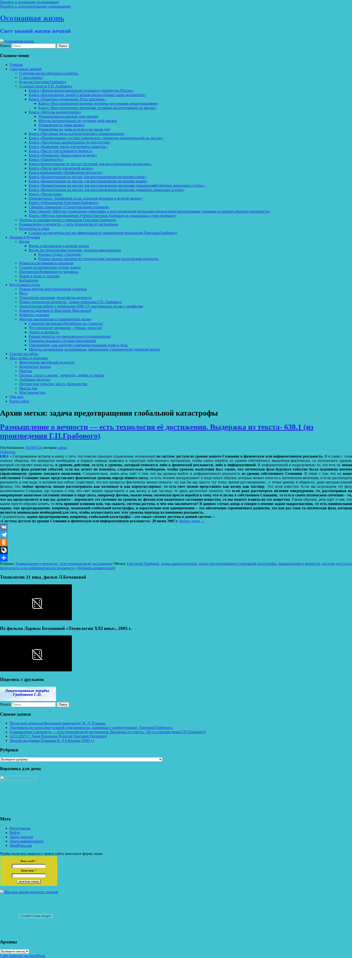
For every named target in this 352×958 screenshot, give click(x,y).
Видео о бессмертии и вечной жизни (59, 246)
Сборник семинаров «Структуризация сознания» (69, 207)
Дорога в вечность (44, 332)
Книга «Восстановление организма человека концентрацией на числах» (97, 108)
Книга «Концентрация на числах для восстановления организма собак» (87, 177)
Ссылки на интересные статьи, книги (50, 267)
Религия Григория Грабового (43, 82)
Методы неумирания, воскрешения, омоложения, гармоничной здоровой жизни (94, 349)
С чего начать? (31, 77)
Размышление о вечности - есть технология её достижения (64, 564)
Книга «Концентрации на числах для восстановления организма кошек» (88, 181)
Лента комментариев (27, 841)
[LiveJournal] (176, 550)
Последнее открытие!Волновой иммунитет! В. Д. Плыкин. (58, 723)
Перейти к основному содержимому (29, 2)
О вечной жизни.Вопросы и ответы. (49, 73)
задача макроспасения (179, 564)
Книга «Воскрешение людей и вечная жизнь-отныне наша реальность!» (87, 95)
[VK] (176, 527)
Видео (24, 241)
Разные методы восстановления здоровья (52, 289)
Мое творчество (32, 392)
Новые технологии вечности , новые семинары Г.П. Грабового (70, 302)
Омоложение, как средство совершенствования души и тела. (78, 345)
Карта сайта (19, 401)
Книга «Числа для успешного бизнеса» (61, 151)
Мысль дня (28, 388)
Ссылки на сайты (24, 354)
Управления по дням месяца (61, 125)
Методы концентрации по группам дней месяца (77, 121)
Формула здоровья (34, 315)
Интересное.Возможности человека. (49, 272)
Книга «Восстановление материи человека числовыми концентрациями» (98, 103)
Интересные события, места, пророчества (53, 384)
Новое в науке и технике (39, 276)
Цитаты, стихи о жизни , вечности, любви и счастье (61, 375)
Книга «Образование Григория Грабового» (64, 203)
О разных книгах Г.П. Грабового (45, 86)
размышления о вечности (299, 564)
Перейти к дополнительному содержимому (35, 6)
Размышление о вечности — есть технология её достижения (68, 224)
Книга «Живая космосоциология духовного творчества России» (81, 90)
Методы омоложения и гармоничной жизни (55, 319)
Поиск (5, 46)
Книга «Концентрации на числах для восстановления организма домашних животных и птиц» (107, 190)
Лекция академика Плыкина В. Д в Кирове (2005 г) (52, 740)
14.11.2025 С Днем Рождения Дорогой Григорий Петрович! (58, 736)
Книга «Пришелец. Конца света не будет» (63, 155)
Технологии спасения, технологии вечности (55, 298)
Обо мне (16, 397)
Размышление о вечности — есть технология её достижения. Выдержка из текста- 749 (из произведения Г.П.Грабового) (108, 732)
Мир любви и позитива (29, 358)
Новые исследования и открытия (46, 263)
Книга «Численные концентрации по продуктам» (69, 142)
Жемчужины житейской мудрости (47, 362)
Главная (16, 65)
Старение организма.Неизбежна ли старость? (66, 323)
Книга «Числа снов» (45, 194)
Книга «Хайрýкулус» (46, 159)
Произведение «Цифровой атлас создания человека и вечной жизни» (85, 198)
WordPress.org (21, 845)
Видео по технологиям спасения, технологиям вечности (75, 250)
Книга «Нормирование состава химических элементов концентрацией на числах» (96, 138)
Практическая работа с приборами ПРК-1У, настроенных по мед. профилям (81, 306)
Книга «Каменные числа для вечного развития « (68, 147)
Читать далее (192, 521)
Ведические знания (35, 367)
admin (62, 448)
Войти (15, 832)
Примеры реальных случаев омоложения (62, 341)
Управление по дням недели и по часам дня (74, 129)
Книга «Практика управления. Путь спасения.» (68, 99)
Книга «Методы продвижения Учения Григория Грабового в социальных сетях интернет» (103, 216)
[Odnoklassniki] (176, 542)
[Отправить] (176, 558)
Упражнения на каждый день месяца (68, 116)
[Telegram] (176, 535)
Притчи (25, 371)
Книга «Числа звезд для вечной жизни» (61, 168)
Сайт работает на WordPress (22, 956)
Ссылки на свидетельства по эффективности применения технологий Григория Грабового (103, 233)
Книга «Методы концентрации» (55, 112)
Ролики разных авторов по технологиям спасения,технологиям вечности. (98, 259)
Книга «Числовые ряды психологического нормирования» (77, 134)
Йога (23, 293)
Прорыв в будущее (25, 237)
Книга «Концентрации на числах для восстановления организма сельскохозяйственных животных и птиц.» (117, 185)
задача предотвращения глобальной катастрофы (238, 564)
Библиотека (28, 280)
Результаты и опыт (34, 228)
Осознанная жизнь (32, 18)
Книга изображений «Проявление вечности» (65, 172)
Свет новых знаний (26, 69)
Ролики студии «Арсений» (60, 254)
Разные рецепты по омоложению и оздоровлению (70, 336)
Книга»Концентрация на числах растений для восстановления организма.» (90, 164)
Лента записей (21, 837)
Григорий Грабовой (143, 564)
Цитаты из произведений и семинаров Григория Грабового (67, 220)
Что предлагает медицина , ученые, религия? (65, 328)
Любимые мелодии (35, 379)
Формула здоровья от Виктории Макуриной (55, 310)
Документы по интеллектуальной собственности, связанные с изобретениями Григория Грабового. (91, 728)
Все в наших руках (25, 285)
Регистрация (20, 828)
